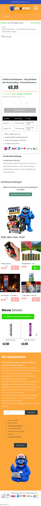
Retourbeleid (12, 423)
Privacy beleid (13, 420)
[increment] (26, 102)
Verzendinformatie (14, 428)
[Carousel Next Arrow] (36, 335)
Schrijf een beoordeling (20, 194)
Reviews (11, 434)
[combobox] (20, 16)
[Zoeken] (36, 16)
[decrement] (15, 102)
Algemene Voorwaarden (16, 431)
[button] (4, 8)
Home (3, 27)
